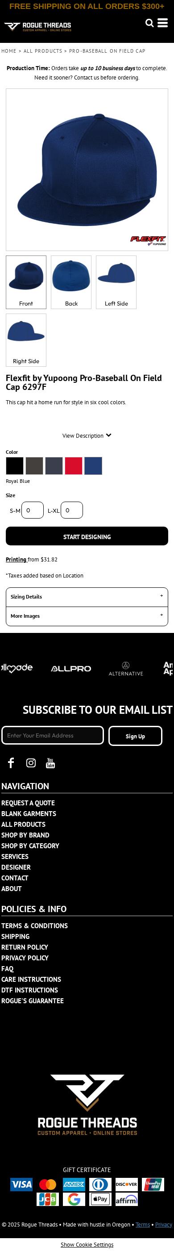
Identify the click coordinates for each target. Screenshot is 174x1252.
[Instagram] (31, 763)
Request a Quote (28, 803)
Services (15, 856)
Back (71, 303)
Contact (15, 878)
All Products (43, 51)
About (11, 888)
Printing (17, 559)
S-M (15, 510)
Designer (16, 867)
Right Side (26, 360)
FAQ (7, 968)
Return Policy (24, 947)
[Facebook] (11, 763)
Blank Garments (28, 813)
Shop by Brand (25, 835)
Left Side (116, 303)
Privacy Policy (25, 958)
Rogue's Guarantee (32, 1001)
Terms (143, 1224)
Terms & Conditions (34, 925)
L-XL (54, 510)
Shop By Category (30, 846)
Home (9, 51)
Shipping (15, 936)
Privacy (163, 1224)
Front (26, 303)
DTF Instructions (29, 990)
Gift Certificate (87, 1170)
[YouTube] (50, 763)
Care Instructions (31, 979)
